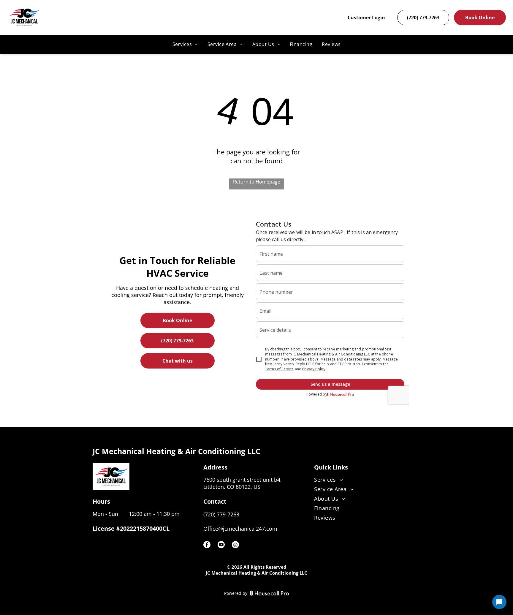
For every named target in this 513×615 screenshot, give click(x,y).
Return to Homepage (256, 181)
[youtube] (221, 545)
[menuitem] (185, 44)
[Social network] (235, 545)
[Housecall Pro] (269, 593)
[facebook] (206, 545)
